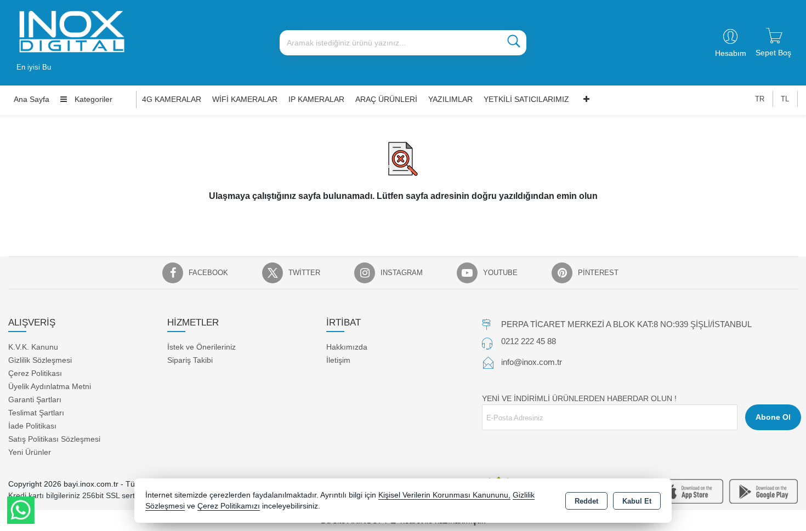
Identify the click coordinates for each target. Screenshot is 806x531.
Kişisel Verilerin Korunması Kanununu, (444, 495)
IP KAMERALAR (316, 99)
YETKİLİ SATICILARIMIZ (526, 99)
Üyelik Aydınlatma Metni (49, 386)
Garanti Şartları (34, 399)
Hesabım (730, 53)
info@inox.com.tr (531, 362)
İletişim (338, 360)
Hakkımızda (346, 346)
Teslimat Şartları (36, 412)
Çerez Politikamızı (228, 506)
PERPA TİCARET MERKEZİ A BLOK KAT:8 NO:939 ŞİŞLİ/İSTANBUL (626, 324)
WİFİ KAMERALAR (244, 99)
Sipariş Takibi (190, 360)
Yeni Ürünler (29, 452)
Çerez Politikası (35, 373)
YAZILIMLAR (450, 99)
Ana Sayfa (31, 99)
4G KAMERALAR (171, 99)
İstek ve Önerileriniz (201, 346)
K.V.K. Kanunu (33, 346)
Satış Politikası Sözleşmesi (54, 439)
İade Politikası (32, 425)
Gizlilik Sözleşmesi (40, 360)
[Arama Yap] (514, 43)
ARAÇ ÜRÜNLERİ (386, 99)
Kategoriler (92, 99)
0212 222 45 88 (528, 341)
